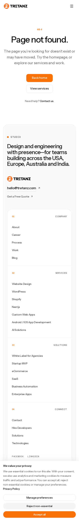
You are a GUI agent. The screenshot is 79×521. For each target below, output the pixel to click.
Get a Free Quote (18, 196)
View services (39, 88)
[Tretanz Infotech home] (15, 6)
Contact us (46, 101)
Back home (39, 78)
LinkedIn (33, 456)
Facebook (18, 456)
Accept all (39, 514)
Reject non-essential (40, 506)
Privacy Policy (11, 489)
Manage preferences (39, 497)
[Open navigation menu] (71, 6)
